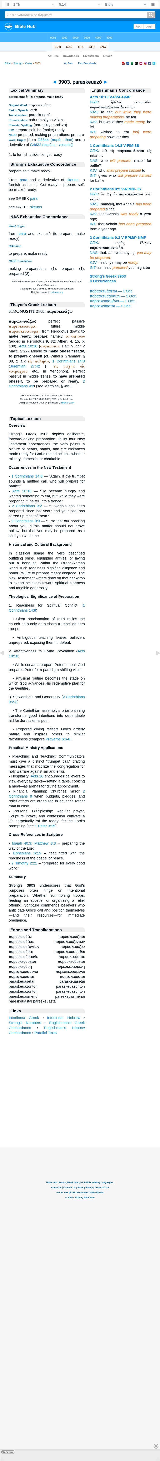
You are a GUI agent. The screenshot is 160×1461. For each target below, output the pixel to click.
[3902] (5, 662)
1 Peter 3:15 (45, 826)
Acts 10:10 (28, 346)
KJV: (94, 122)
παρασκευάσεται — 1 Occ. (112, 291)
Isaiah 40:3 (21, 843)
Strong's (17, 63)
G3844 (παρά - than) (55, 140)
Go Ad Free (7, 1452)
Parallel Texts (45, 1033)
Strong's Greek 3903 (108, 276)
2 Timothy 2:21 (24, 863)
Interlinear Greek (24, 1018)
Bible (8, 63)
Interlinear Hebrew (63, 1018)
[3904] (155, 662)
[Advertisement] (80, 1121)
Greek (28, 63)
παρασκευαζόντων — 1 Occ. (113, 296)
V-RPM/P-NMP (133, 238)
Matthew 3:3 (45, 843)
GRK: (94, 102)
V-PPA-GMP (120, 97)
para (23, 180)
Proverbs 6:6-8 (58, 739)
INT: (93, 132)
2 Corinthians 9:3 (25, 521)
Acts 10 (37, 776)
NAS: (94, 112)
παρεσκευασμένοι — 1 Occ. (113, 301)
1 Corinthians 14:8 (68, 361)
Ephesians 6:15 (27, 853)
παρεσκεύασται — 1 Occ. (110, 306)
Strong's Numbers (25, 1023)
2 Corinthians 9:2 (27, 506)
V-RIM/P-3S (131, 189)
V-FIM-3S (131, 145)
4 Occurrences (103, 281)
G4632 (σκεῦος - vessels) (51, 145)
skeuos (72, 180)
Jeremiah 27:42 (25, 366)
